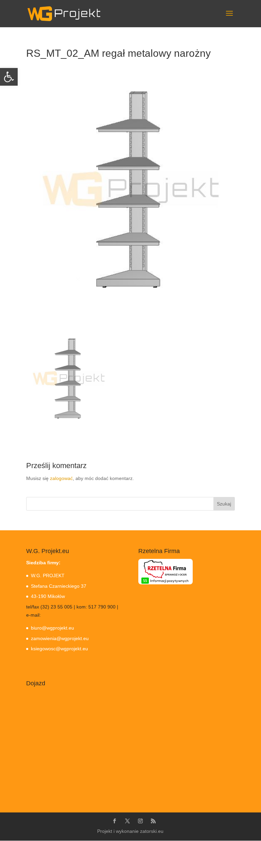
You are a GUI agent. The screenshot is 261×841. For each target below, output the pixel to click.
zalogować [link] (61, 478)
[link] (9, 77)
